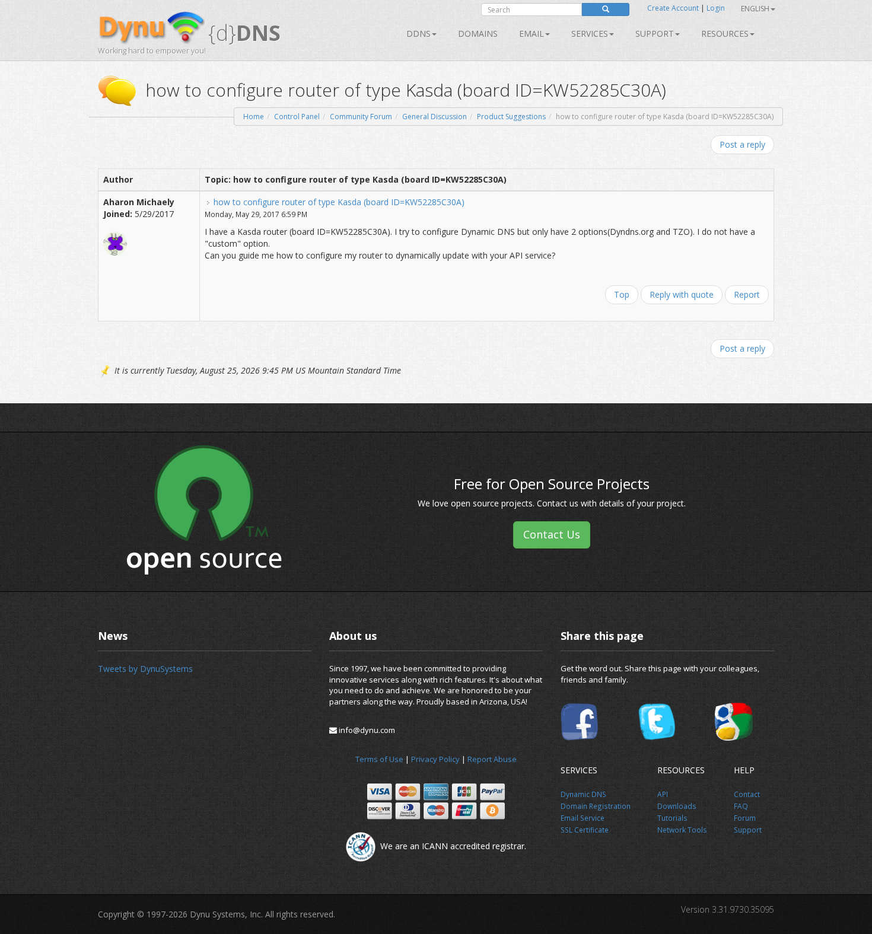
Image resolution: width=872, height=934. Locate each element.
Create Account (673, 8)
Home (253, 116)
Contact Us (551, 534)
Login (715, 8)
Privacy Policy (435, 759)
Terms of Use (379, 759)
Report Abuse (492, 759)
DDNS (418, 33)
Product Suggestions (511, 116)
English (755, 9)
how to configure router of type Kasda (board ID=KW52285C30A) (339, 202)
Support (654, 33)
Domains (478, 33)
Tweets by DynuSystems (145, 668)
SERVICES (589, 33)
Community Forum (361, 116)
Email (531, 33)
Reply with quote (682, 294)
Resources (725, 33)
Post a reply (742, 144)
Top (621, 294)
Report (747, 294)
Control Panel (297, 116)
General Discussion (434, 116)
